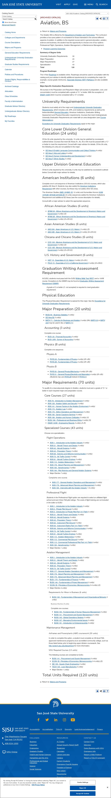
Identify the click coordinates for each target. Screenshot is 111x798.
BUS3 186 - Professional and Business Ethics (65, 420)
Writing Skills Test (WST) (85, 278)
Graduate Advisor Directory (15, 106)
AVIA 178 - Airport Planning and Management (67, 465)
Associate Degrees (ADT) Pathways (80, 80)
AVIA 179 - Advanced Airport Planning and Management (73, 485)
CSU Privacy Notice (38, 785)
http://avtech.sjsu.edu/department (61, 645)
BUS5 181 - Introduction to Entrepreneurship (71, 623)
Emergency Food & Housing (67, 764)
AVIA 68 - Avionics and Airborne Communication (68, 454)
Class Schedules (11, 96)
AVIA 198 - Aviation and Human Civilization (64, 417)
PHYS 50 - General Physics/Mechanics (64, 371)
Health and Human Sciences (40, 754)
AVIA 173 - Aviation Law (57, 409)
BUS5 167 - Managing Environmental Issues (71, 620)
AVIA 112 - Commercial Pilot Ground (63, 539)
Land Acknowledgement (84, 729)
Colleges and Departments (15, 37)
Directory (87, 745)
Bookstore (61, 748)
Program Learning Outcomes (54, 48)
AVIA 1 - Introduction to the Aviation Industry (66, 442)
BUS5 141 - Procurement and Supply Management (73, 614)
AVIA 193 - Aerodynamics (59, 467)
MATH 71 (69, 323)
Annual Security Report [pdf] (68, 745)
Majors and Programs (13, 47)
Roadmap (52, 74)
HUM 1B (48, 195)
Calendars (60, 751)
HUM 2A (54, 195)
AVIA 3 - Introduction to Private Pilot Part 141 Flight (69, 511)
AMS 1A (63, 192)
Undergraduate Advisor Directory (17, 111)
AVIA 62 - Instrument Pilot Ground (62, 523)
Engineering (34, 748)
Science (32, 766)
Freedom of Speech (64, 767)
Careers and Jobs (63, 754)
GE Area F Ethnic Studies (55, 158)
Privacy (100, 729)
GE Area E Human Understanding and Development (65, 156)
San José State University (22, 4)
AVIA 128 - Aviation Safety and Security (62, 403)
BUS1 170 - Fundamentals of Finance (64, 579)
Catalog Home (10, 32)
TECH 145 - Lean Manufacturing (64, 666)
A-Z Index (60, 742)
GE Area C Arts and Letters (56, 153)
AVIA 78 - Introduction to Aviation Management (65, 400)
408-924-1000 (11, 743)
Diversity (68, 729)
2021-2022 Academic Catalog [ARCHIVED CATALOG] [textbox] (83, 13)
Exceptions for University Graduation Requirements (61, 123)
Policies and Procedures (14, 74)
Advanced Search (9, 25)
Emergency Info (90, 751)
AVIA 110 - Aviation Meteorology (62, 462)
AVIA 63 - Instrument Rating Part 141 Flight (66, 525)
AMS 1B (69, 192)
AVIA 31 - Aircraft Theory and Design (63, 445)
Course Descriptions (12, 42)
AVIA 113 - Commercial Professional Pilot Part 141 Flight (71, 542)
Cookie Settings (82, 782)
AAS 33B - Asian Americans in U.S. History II (64, 232)
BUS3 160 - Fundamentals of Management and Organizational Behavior (79, 597)
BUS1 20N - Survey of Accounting (60, 339)
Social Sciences (35, 769)
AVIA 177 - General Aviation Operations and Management (73, 482)
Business (33, 742)
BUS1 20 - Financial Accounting (60, 336)
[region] (58, 4)
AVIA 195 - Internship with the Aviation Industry (69, 488)
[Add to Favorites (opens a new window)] (97, 18)
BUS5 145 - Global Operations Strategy (69, 617)
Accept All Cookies (82, 793)
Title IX (59, 729)
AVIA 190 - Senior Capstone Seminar (61, 414)
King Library (61, 771)
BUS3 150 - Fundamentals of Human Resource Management (77, 612)
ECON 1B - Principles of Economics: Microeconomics (70, 585)
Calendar (8, 69)
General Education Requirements (17, 52)
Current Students (63, 761)
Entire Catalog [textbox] (7, 16)
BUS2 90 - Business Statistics (57, 314)
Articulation (9, 91)
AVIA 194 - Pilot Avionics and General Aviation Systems (70, 470)
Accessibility (35, 729)
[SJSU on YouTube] (73, 720)
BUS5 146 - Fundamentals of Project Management (69, 582)
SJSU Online (12, 752)
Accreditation (47, 729)
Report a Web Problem (93, 754)
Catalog (60, 758)
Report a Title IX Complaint (94, 758)
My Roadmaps (10, 116)
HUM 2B (61, 195)
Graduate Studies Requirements (17, 64)
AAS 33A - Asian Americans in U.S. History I (64, 229)
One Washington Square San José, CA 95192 (16, 738)
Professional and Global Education (39, 762)
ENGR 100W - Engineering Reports (61, 423)
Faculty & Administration (14, 101)
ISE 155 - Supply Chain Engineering (65, 664)
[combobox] (87, 13)
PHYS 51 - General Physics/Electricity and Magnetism (70, 374)
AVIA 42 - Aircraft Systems (59, 448)
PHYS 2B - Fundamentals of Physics (63, 362)
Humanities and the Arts (39, 758)
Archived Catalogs (12, 86)
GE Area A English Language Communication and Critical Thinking (71, 150)
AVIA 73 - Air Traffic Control (60, 456)
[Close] (107, 787)
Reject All (82, 788)
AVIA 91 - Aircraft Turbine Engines (62, 459)
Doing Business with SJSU (94, 748)
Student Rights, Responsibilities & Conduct (17, 80)
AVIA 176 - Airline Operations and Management (65, 412)
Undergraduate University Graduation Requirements (19, 58)
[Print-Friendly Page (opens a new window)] (103, 18)
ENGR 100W (45, 95)
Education (33, 745)
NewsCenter (61, 774)
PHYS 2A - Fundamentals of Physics (63, 359)
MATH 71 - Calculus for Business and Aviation (63, 320)
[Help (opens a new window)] (107, 18)
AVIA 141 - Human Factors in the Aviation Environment (68, 406)
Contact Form (89, 742)
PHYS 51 (82, 377)
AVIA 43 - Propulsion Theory (60, 451)
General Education (61, 112)
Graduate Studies (36, 751)
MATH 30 (94, 320)
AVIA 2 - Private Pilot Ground (60, 509)
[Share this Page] (100, 18)
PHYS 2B (67, 377)
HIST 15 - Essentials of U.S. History (61, 260)
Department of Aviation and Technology (80, 35)
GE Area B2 (50, 317)
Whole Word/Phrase (10, 22)
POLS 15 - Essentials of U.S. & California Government (68, 263)
